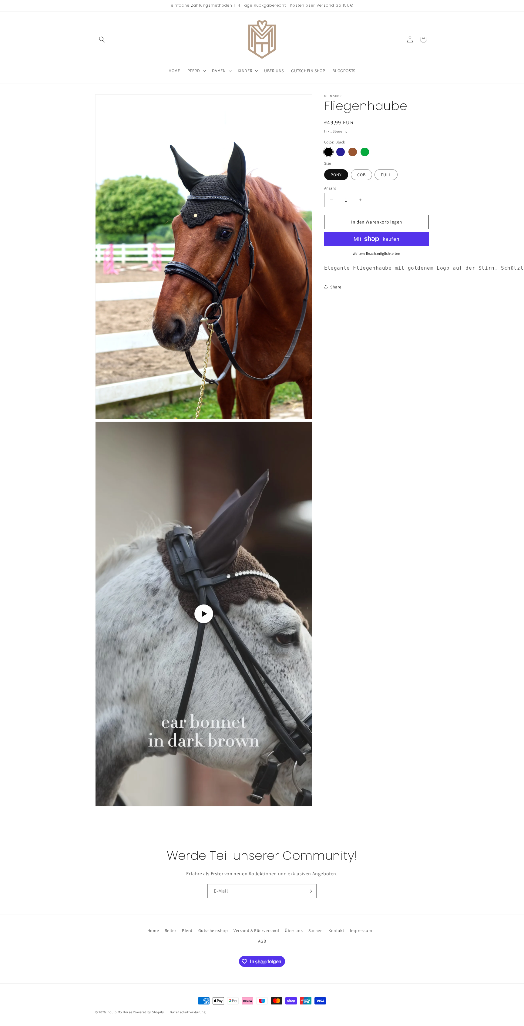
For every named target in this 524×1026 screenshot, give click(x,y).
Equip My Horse (120, 1012)
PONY (336, 174)
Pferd (187, 930)
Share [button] (335, 286)
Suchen (315, 930)
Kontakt (336, 930)
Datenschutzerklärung (188, 1012)
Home (153, 930)
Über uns (294, 930)
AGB (262, 941)
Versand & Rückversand (256, 930)
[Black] (328, 152)
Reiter (170, 930)
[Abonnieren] (309, 891)
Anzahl (330, 187)
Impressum (361, 930)
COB (361, 174)
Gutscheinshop (213, 930)
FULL (386, 174)
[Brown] (352, 152)
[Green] (365, 152)
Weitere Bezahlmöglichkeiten (377, 253)
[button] (102, 39)
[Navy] (340, 152)
